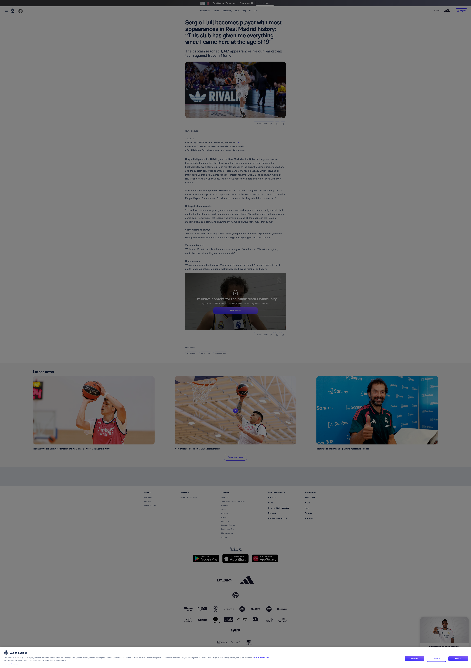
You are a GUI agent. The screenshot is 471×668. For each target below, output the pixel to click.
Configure (436, 658)
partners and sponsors (261, 658)
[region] (235, 657)
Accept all (414, 658)
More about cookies (11, 664)
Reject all (458, 658)
